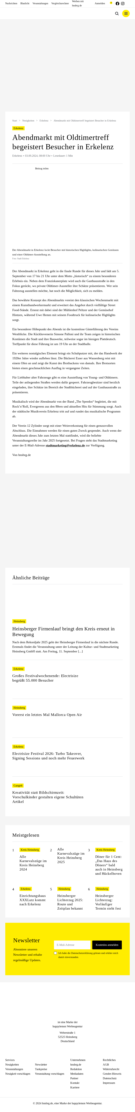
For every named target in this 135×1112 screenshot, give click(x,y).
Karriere (74, 1087)
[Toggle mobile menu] (126, 13)
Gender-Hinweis (112, 1073)
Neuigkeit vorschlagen (17, 1073)
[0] (109, 3)
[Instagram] (67, 1048)
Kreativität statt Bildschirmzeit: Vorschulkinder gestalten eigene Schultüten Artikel (47, 797)
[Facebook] (61, 1048)
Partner (74, 1078)
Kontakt (74, 1082)
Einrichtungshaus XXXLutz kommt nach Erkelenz (33, 900)
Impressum (109, 1082)
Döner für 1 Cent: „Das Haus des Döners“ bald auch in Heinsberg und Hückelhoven (109, 865)
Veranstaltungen (14, 1069)
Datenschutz (110, 1078)
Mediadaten (76, 1073)
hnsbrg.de (75, 1064)
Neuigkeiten (28, 120)
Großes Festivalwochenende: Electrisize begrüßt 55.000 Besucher (45, 678)
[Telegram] (74, 1048)
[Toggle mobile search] (117, 13)
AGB (106, 1064)
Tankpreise (41, 1069)
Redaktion (76, 1069)
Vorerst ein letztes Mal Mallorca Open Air (47, 714)
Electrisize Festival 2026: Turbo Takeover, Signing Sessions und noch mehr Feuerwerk (48, 755)
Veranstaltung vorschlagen (49, 1073)
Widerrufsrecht (111, 1069)
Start (14, 120)
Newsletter (41, 1064)
